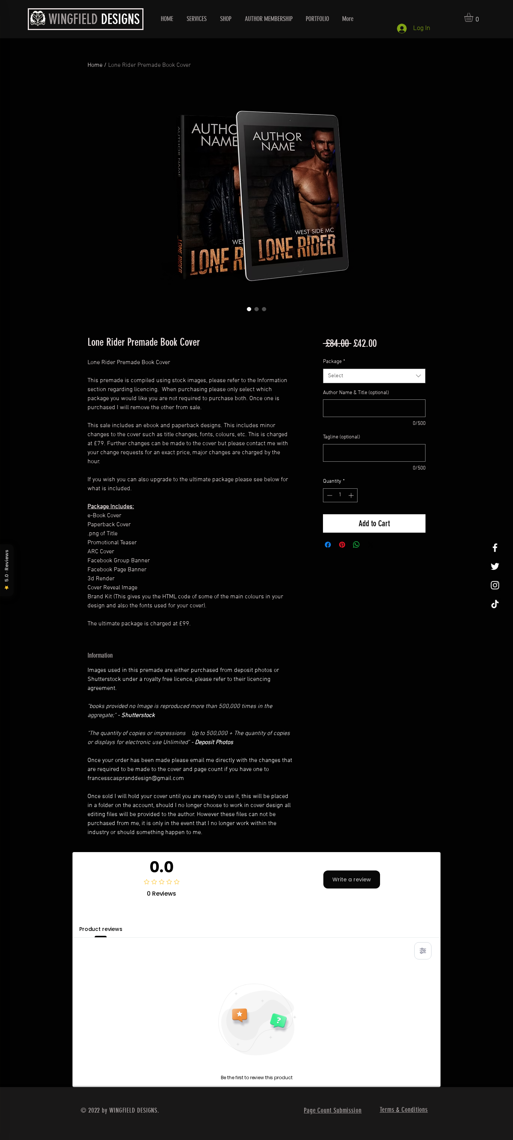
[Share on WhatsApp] (356, 544)
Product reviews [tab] (100, 929)
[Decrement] (328, 495)
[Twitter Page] (495, 566)
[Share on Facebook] (327, 544)
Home (95, 65)
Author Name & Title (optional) (356, 393)
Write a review (351, 879)
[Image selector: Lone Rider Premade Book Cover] (249, 309)
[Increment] (351, 495)
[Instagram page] (495, 585)
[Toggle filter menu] (423, 950)
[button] (474, 17)
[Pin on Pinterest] (342, 544)
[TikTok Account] (495, 604)
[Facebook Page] (495, 547)
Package (334, 361)
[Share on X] (370, 544)
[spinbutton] (340, 495)
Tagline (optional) (341, 437)
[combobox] (374, 376)
